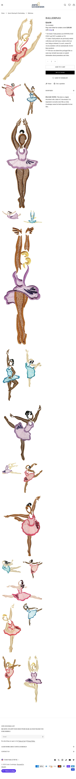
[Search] (65, 5)
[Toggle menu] (2, 5)
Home (3, 13)
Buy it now (60, 72)
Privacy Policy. (31, 741)
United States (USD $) (10, 759)
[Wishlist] (69, 5)
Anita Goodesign (11, 764)
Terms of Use (21, 741)
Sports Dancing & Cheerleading (16, 13)
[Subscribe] (42, 736)
